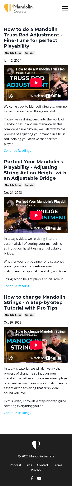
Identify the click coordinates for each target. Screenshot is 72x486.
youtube (29, 53)
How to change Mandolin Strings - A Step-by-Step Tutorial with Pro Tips (34, 302)
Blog (29, 465)
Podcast (15, 465)
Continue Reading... (17, 150)
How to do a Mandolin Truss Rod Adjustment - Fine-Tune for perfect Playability (33, 38)
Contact (42, 465)
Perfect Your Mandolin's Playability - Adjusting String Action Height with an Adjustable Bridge (35, 170)
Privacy (36, 470)
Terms (57, 465)
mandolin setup (13, 53)
